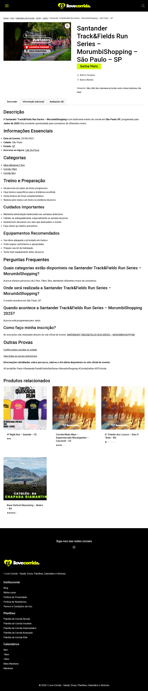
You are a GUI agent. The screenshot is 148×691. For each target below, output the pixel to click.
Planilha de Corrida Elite (15, 637)
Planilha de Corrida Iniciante (17, 623)
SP (13, 146)
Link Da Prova (32, 150)
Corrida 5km (9, 173)
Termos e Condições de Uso (17, 606)
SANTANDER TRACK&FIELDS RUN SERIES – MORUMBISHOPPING (101, 334)
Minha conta (9, 592)
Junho (119, 88)
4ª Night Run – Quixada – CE (22, 434)
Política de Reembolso (15, 601)
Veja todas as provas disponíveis (20, 356)
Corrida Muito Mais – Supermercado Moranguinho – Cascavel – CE (72, 437)
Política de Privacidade (15, 597)
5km (97, 88)
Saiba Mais (89, 66)
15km (6, 659)
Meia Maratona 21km (14, 165)
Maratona (8, 668)
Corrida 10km (10, 169)
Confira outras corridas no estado (20, 349)
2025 (93, 88)
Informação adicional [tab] (33, 102)
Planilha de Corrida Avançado (18, 632)
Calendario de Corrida (108, 88)
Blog (5, 588)
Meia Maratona (10, 663)
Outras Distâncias (130, 88)
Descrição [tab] (12, 102)
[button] (67, 25)
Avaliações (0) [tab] (57, 102)
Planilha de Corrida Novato (16, 619)
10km (88, 88)
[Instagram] (73, 547)
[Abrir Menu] (6, 6)
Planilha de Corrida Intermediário (19, 628)
